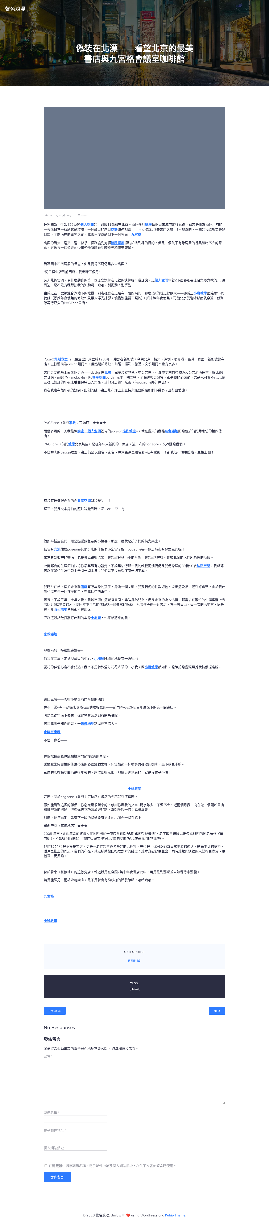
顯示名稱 (51, 1113)
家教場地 (50, 634)
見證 (107, 372)
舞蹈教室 (61, 359)
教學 (71, 444)
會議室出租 (52, 732)
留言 (48, 1056)
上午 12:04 (81, 215)
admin (48, 215)
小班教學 (200, 293)
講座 (148, 224)
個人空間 (87, 224)
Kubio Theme (175, 1215)
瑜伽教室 (129, 431)
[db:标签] (135, 989)
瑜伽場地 (171, 431)
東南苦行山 (134, 960)
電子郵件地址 (55, 1130)
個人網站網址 (54, 1148)
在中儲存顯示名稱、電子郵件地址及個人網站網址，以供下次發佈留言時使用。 (113, 1166)
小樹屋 (96, 618)
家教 (72, 423)
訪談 (114, 229)
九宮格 (136, 234)
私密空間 (203, 566)
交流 (57, 549)
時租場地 (117, 243)
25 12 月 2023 (63, 215)
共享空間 (99, 377)
